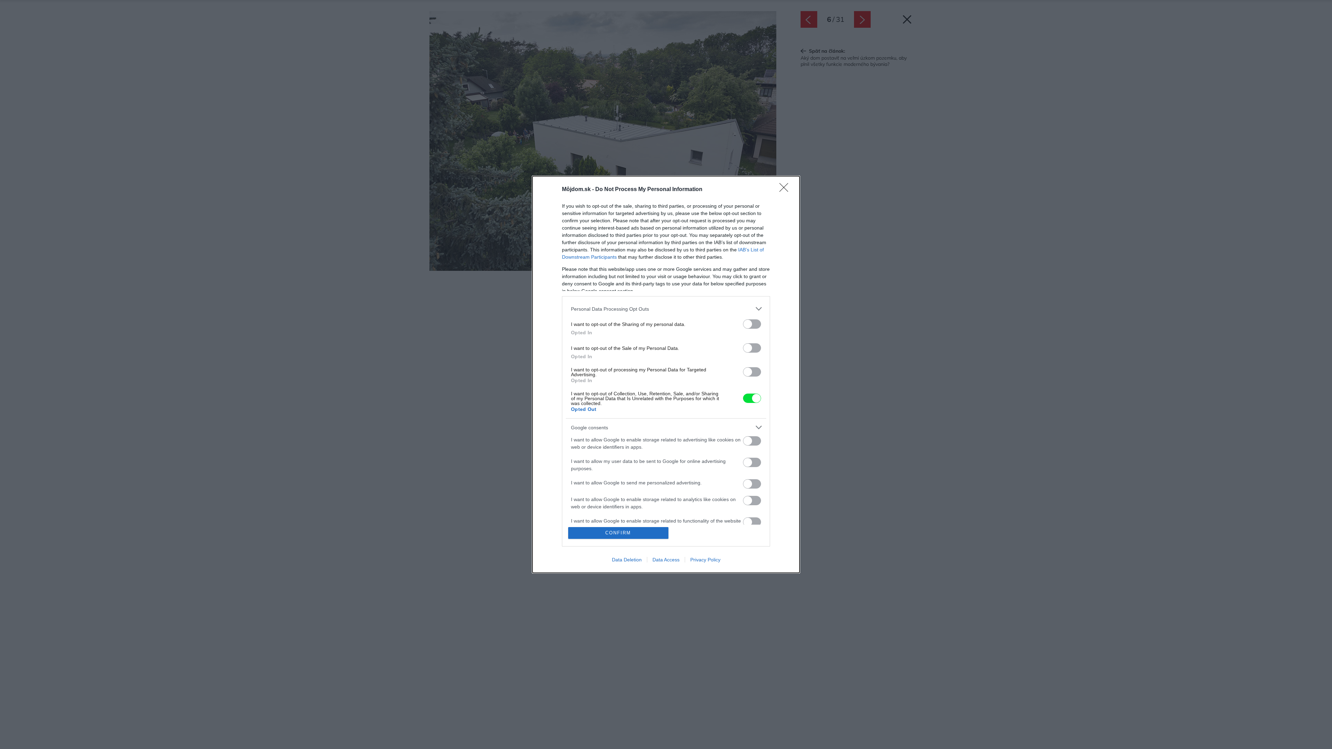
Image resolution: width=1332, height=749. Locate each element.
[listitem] (666, 308)
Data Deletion (627, 559)
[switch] (752, 324)
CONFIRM (618, 532)
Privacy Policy (705, 559)
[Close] (786, 189)
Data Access (666, 559)
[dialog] (666, 374)
